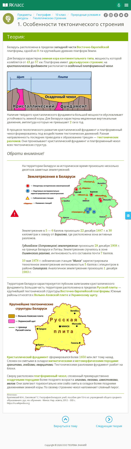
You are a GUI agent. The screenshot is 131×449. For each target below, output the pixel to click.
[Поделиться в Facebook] (106, 15)
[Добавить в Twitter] (121, 15)
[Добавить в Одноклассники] (116, 15)
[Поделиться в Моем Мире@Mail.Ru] (111, 15)
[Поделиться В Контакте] (126, 15)
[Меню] (126, 5)
